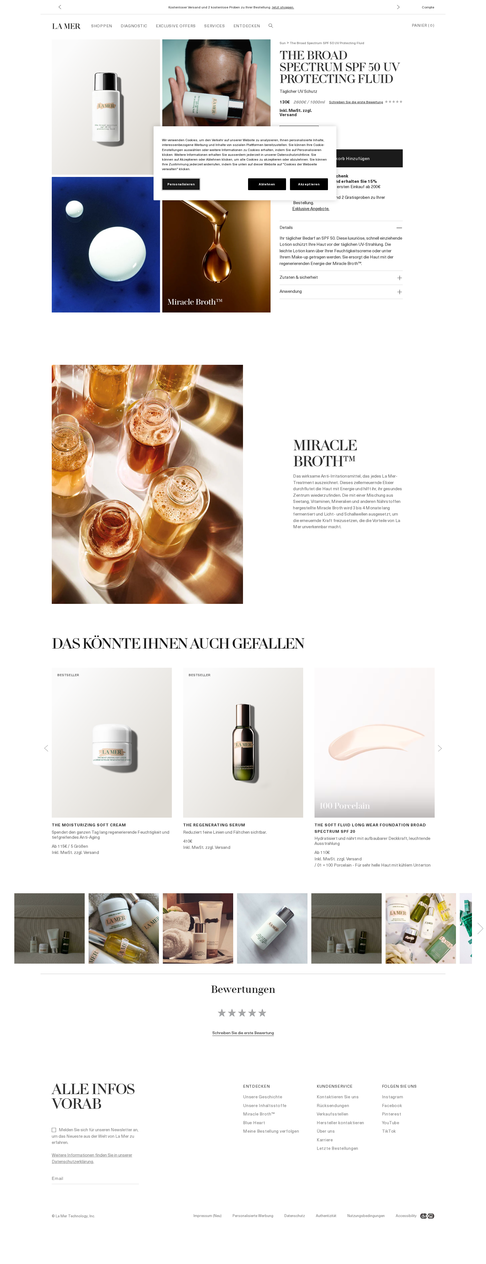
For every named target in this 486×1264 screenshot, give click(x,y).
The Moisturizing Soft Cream (89, 825)
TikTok (389, 1131)
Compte (428, 7)
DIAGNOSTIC (134, 26)
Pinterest (391, 1114)
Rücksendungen (333, 1105)
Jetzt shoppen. (283, 7)
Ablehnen (267, 184)
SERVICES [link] (214, 26)
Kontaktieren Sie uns (338, 1097)
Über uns (326, 1131)
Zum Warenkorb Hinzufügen (341, 158)
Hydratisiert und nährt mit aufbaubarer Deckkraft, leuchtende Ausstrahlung (372, 840)
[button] (59, 7)
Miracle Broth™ (259, 1114)
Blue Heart (254, 1122)
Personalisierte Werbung (253, 1215)
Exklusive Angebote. (310, 208)
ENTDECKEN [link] (246, 26)
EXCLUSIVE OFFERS (176, 26)
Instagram (392, 1097)
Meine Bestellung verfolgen (271, 1131)
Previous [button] (46, 748)
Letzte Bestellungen (337, 1148)
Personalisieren (181, 184)
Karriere (325, 1140)
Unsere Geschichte (262, 1097)
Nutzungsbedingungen (366, 1215)
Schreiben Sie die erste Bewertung (356, 102)
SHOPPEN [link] (101, 26)
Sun (283, 42)
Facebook (392, 1105)
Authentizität (326, 1215)
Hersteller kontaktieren (340, 1122)
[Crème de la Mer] (69, 25)
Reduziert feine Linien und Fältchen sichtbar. (225, 832)
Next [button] (440, 748)
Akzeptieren (309, 184)
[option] (106, 107)
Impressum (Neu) (208, 1215)
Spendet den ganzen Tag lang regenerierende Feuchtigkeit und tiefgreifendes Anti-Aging (110, 834)
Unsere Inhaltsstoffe (265, 1105)
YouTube (390, 1122)
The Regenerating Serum (214, 825)
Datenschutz (294, 1215)
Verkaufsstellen (332, 1114)
